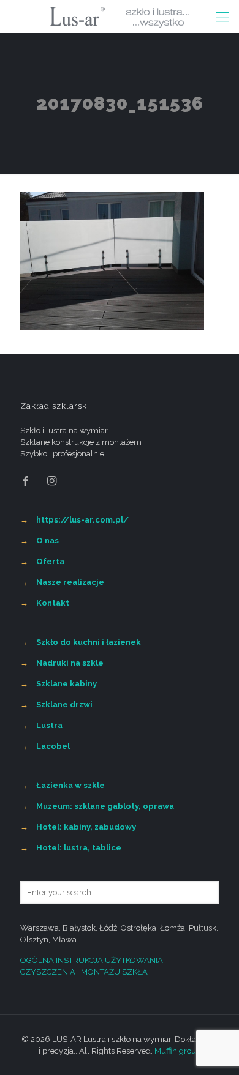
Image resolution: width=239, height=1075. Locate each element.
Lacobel (53, 746)
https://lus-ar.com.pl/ (82, 519)
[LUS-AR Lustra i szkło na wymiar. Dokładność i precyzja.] (119, 16)
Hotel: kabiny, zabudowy (86, 826)
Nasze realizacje (70, 582)
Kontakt (52, 603)
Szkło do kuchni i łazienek (88, 642)
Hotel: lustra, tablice (78, 847)
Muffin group (177, 1050)
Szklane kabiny (66, 683)
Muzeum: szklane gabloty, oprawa (105, 806)
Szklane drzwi (64, 704)
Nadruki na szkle (70, 663)
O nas (47, 540)
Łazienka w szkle (70, 785)
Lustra (49, 725)
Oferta (50, 561)
